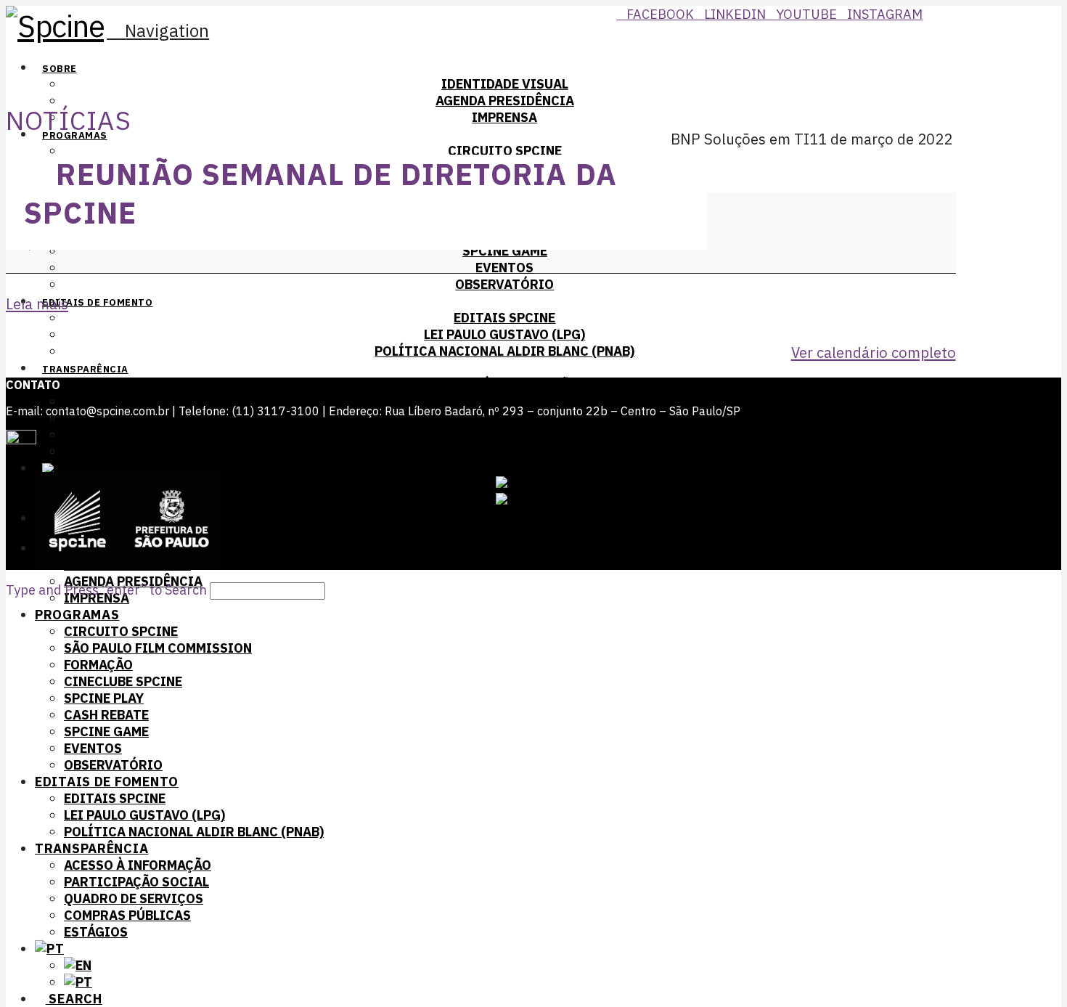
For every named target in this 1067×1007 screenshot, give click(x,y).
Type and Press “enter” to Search (106, 590)
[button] (158, 30)
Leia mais (37, 304)
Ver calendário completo (873, 352)
